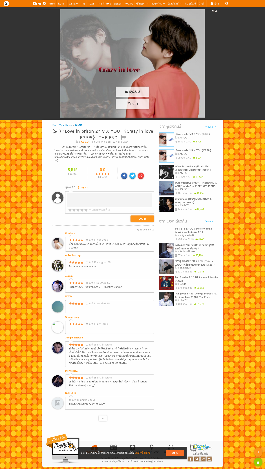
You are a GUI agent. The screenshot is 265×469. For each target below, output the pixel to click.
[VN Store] (258, 462)
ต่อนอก (118, 3)
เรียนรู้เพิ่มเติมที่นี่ (143, 453)
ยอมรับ (175, 453)
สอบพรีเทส (157, 3)
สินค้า (202, 3)
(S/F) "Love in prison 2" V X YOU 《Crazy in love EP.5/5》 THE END (102, 135)
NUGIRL (129, 3)
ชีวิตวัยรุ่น (141, 3)
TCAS (91, 3)
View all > (210, 126)
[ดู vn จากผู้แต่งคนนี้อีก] (103, 418)
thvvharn (70, 233)
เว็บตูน (72, 3)
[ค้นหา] (227, 3)
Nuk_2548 (70, 393)
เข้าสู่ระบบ (215, 7)
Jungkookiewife (74, 337)
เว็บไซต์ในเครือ (201, 453)
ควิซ (83, 3)
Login (142, 218)
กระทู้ (52, 3)
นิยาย (61, 3)
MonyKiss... (71, 370)
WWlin (68, 296)
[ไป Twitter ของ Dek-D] (197, 459)
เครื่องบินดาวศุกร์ (74, 255)
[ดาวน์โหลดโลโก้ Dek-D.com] (63, 449)
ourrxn (69, 276)
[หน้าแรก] (39, 3)
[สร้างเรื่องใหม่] (258, 452)
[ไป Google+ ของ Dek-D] (203, 459)
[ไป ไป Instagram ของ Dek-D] (209, 459)
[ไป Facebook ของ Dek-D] (190, 459)
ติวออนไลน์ (190, 3)
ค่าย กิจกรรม (104, 3)
